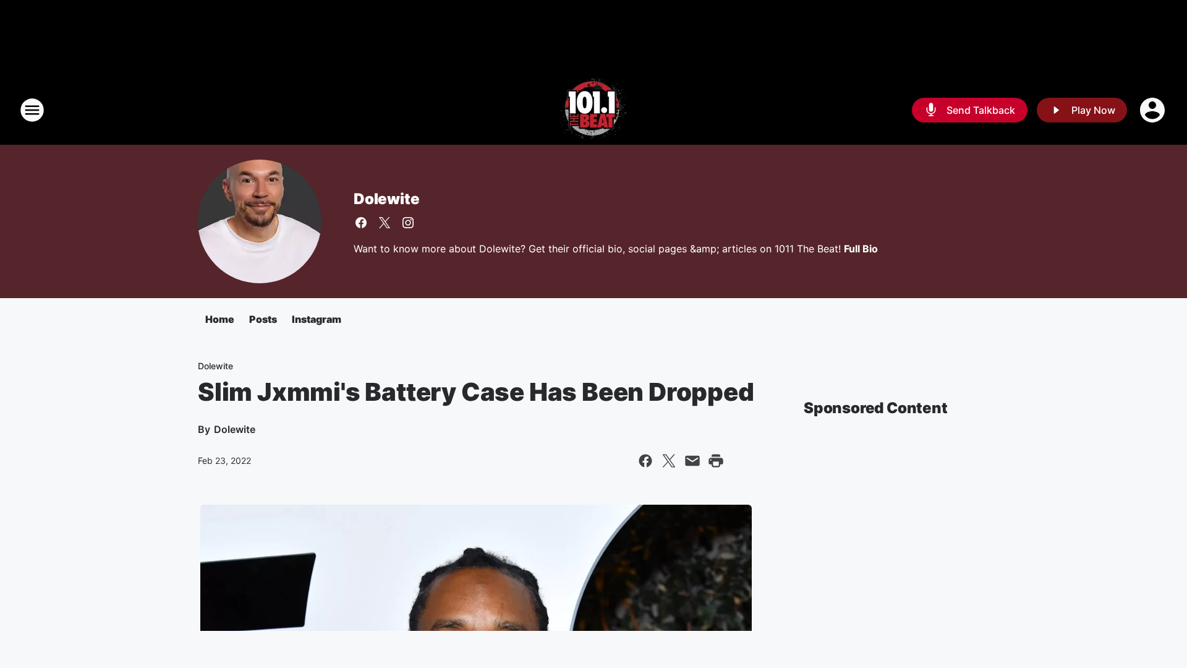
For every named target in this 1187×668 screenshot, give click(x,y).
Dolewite (386, 199)
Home (219, 319)
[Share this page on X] (669, 460)
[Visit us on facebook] (361, 222)
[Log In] (1153, 110)
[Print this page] (716, 460)
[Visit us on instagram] (408, 222)
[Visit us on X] (384, 222)
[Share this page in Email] (692, 460)
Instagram (316, 319)
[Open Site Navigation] (32, 110)
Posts (263, 319)
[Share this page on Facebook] (645, 460)
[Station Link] (593, 110)
